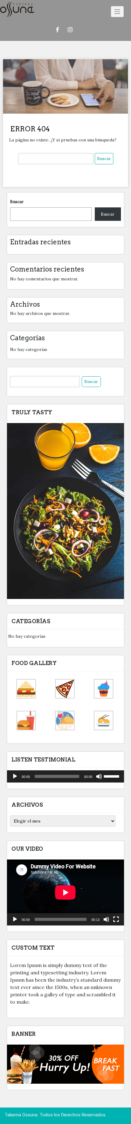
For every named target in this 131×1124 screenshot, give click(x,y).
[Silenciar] (99, 776)
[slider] (112, 775)
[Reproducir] (15, 776)
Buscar (17, 201)
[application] (65, 776)
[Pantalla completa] (116, 919)
